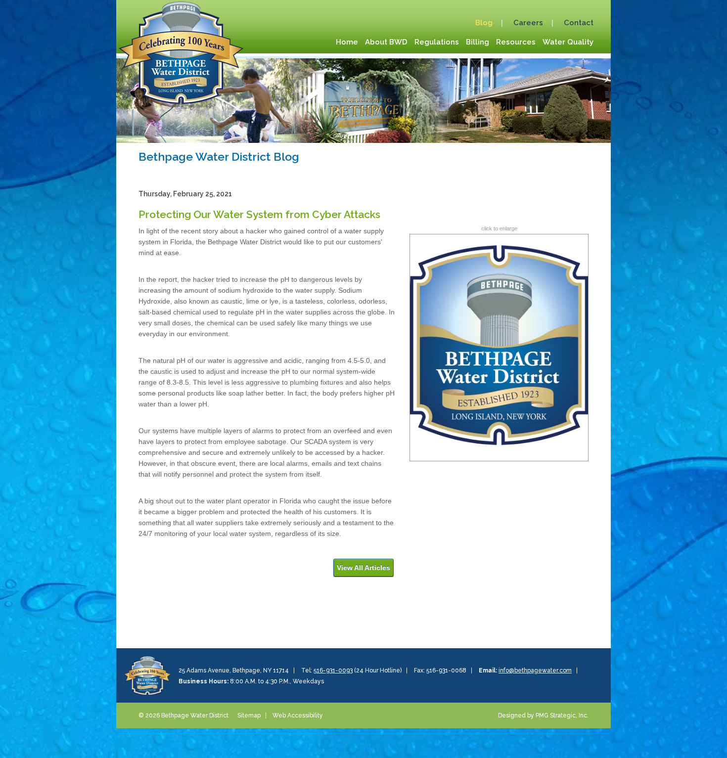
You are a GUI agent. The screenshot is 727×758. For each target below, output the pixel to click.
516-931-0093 (333, 670)
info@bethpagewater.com (535, 670)
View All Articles (363, 568)
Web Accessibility (298, 715)
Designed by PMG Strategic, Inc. (543, 715)
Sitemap (249, 715)
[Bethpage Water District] (181, 51)
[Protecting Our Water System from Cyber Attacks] (499, 347)
